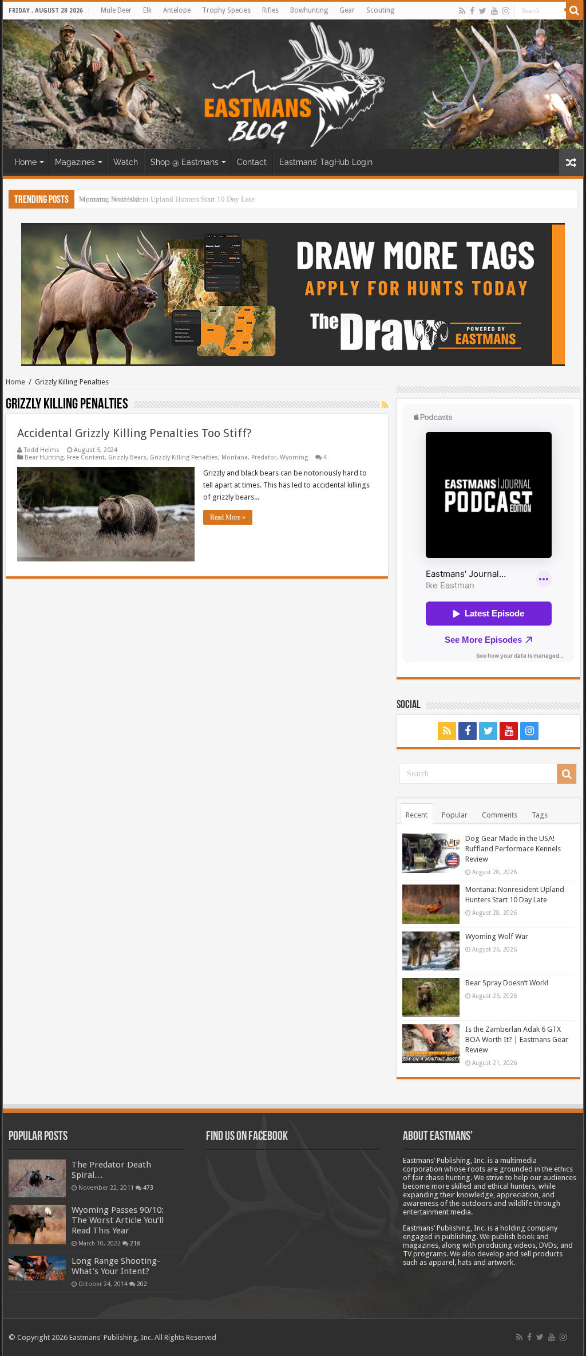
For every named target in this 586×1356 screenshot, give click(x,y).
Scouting (380, 10)
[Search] (574, 10)
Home (25, 162)
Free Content (86, 457)
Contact (252, 162)
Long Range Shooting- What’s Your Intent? (116, 1266)
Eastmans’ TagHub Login (326, 162)
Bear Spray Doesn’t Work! (506, 982)
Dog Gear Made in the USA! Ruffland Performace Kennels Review (513, 848)
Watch (125, 162)
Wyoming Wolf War (109, 199)
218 (135, 1243)
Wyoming (294, 457)
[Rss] (462, 11)
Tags (540, 815)
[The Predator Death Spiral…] (37, 1178)
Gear (347, 10)
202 (142, 1283)
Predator (263, 457)
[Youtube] (494, 11)
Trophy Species (226, 10)
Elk (147, 10)
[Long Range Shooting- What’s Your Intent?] (37, 1268)
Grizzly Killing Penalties (184, 457)
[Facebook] (472, 11)
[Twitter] (483, 11)
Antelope (177, 10)
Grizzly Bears (127, 457)
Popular (455, 815)
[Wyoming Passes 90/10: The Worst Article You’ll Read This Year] (37, 1224)
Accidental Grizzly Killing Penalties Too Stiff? (134, 433)
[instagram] (505, 11)
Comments (499, 815)
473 (148, 1187)
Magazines (75, 162)
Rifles (270, 10)
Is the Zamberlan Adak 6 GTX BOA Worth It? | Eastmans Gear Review (516, 1039)
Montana (234, 457)
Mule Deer (116, 10)
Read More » (228, 517)
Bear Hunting (44, 457)
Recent (416, 815)
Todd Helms (42, 450)
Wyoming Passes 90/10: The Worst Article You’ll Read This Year (118, 1220)
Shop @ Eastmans (185, 162)
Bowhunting (309, 10)
